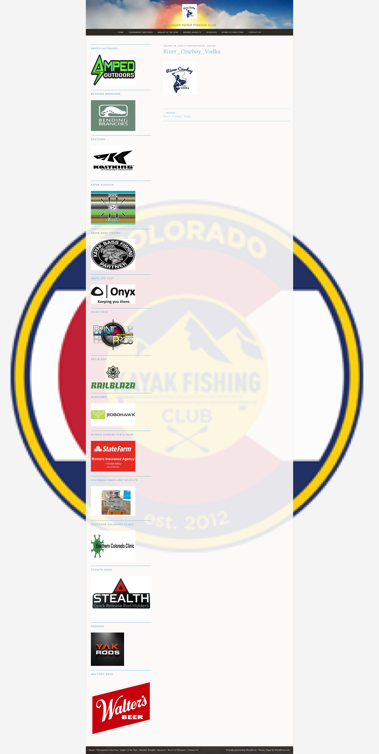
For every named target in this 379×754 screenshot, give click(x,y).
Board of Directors (233, 32)
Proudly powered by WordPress (241, 750)
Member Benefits (192, 32)
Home (121, 32)
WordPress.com (282, 750)
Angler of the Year (168, 32)
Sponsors (211, 32)
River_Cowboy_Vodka (177, 115)
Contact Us (255, 32)
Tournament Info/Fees (141, 32)
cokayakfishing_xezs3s (201, 46)
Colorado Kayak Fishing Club (189, 25)
